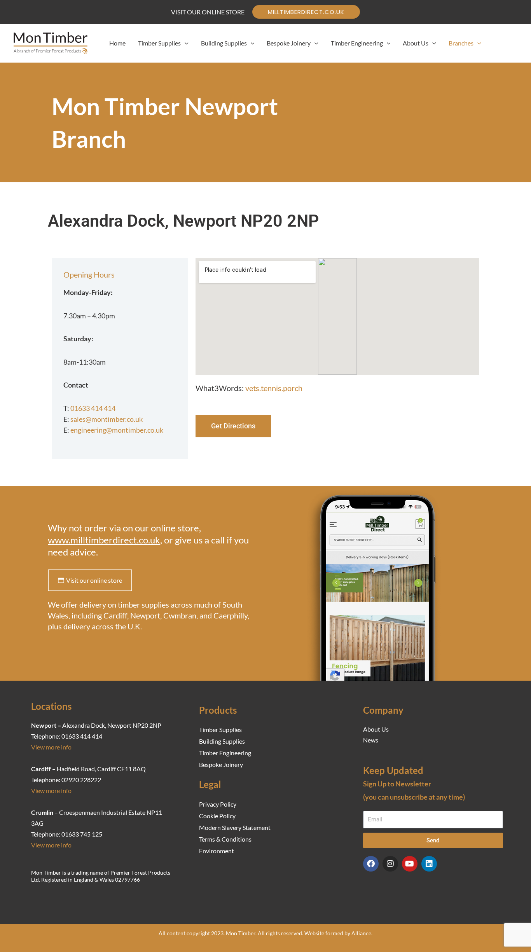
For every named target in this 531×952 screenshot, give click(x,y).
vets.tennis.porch (273, 388)
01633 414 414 (92, 408)
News (370, 740)
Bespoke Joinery (221, 764)
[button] (306, 12)
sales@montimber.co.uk (106, 419)
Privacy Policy (217, 804)
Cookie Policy (217, 815)
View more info (51, 747)
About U (374, 729)
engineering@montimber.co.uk (116, 430)
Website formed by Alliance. (338, 933)
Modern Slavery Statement (235, 827)
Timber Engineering (225, 752)
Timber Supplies (220, 729)
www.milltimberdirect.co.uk (104, 539)
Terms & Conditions (225, 839)
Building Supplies (222, 741)
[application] (185, 43)
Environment (216, 850)
